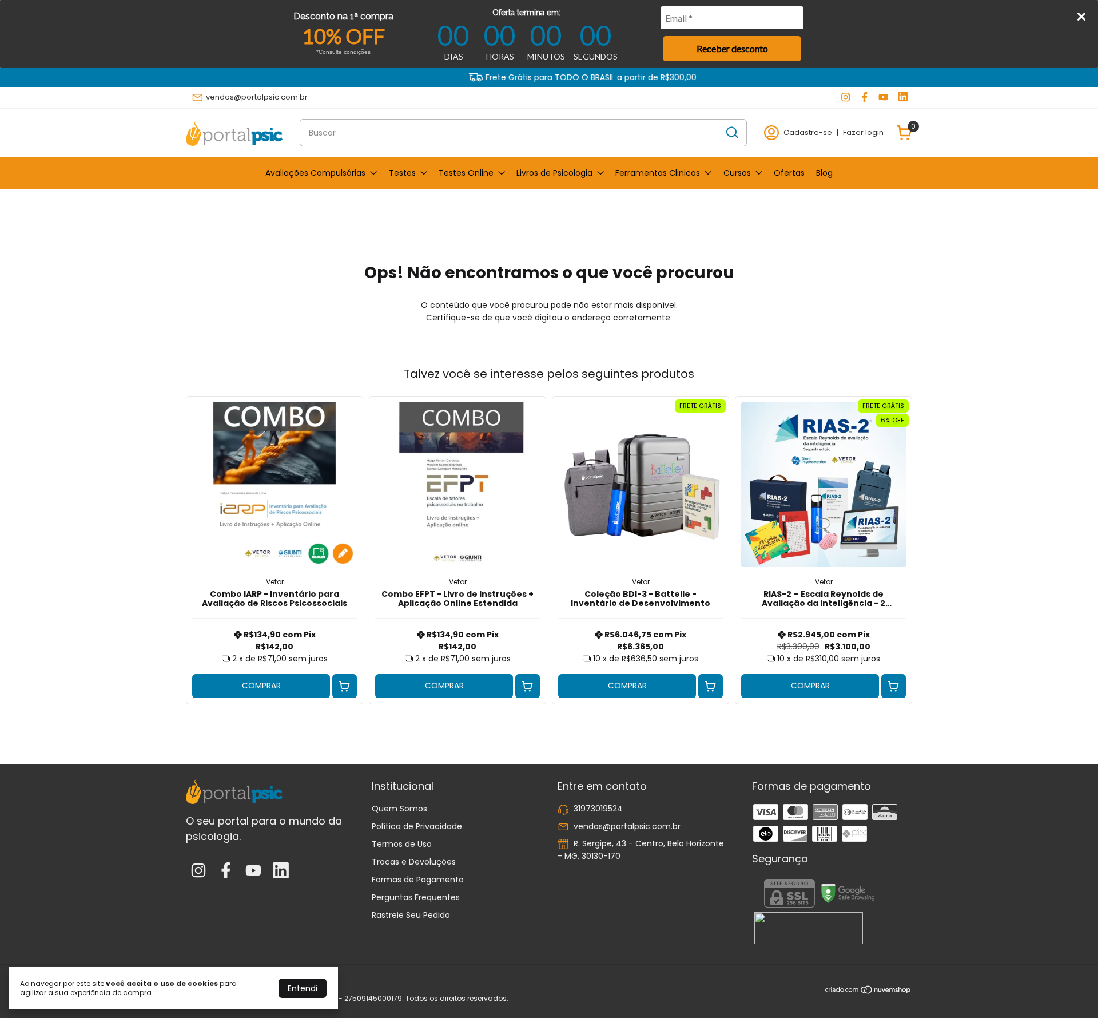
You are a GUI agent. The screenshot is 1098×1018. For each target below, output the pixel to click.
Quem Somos (399, 808)
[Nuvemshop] (868, 991)
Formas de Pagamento (418, 879)
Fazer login (863, 132)
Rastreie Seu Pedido (411, 915)
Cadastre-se (807, 132)
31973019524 (598, 808)
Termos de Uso (402, 844)
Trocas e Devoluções (414, 862)
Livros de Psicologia (554, 173)
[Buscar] (731, 132)
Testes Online (466, 173)
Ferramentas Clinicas (657, 173)
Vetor (275, 582)
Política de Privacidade (417, 826)
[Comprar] (344, 686)
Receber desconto (732, 48)
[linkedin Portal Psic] (902, 97)
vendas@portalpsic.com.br (257, 97)
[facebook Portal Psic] (864, 97)
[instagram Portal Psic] (845, 97)
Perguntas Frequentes (416, 897)
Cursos (737, 173)
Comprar (261, 685)
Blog (824, 173)
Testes (402, 173)
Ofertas (789, 173)
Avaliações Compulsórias (315, 173)
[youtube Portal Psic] (883, 97)
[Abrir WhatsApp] (1069, 989)
